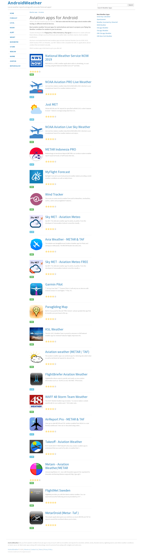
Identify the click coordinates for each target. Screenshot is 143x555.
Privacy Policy (48, 549)
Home (12, 13)
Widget (12, 37)
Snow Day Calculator (103, 17)
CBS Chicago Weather (104, 33)
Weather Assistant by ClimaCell (107, 22)
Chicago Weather (102, 28)
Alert (12, 32)
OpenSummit (101, 19)
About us (27, 549)
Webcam (13, 52)
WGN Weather (101, 25)
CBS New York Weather (104, 36)
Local (12, 23)
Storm (12, 47)
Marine (12, 56)
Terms (41, 549)
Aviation (13, 61)
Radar (12, 28)
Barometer (14, 42)
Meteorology (15, 66)
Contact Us (34, 549)
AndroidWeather (13, 549)
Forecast (13, 18)
